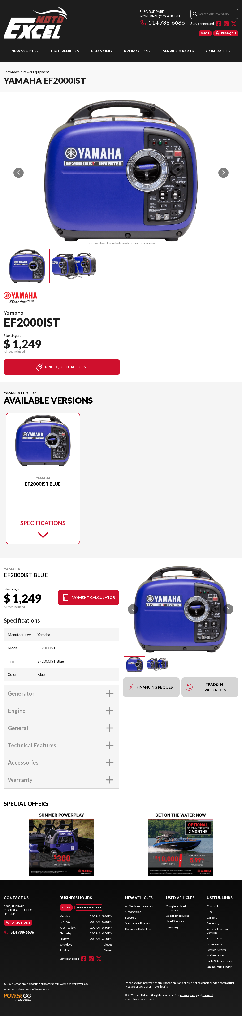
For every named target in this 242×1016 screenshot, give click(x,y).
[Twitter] (234, 23)
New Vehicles (25, 51)
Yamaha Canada (217, 938)
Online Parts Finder (219, 966)
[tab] (66, 907)
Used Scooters (175, 921)
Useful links (220, 897)
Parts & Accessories (219, 961)
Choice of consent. (143, 999)
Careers (212, 917)
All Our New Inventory (139, 906)
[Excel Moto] (63, 23)
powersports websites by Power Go (65, 983)
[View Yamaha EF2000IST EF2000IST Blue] (27, 266)
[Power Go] (46, 997)
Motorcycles (133, 912)
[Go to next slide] (223, 173)
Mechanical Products (138, 923)
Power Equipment (36, 72)
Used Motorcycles (177, 915)
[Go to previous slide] (18, 173)
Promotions (137, 51)
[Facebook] (218, 23)
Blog (209, 912)
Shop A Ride (30, 989)
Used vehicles (180, 897)
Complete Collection (138, 929)
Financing (101, 51)
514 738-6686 (167, 22)
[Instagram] (226, 23)
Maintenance (215, 955)
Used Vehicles (65, 51)
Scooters (130, 917)
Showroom (12, 72)
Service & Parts (178, 51)
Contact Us (218, 51)
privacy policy (188, 995)
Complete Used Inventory (176, 908)
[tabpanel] (86, 933)
